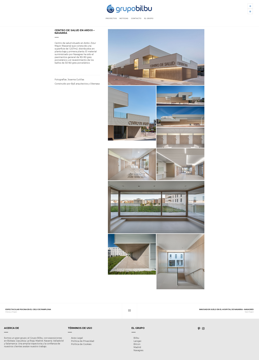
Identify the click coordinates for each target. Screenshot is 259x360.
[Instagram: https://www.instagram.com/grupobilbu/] (203, 329)
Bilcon (137, 344)
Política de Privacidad (82, 341)
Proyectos (111, 18)
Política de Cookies (81, 344)
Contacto (136, 18)
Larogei (137, 341)
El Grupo (148, 18)
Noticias (124, 18)
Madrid (137, 347)
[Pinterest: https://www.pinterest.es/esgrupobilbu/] (199, 329)
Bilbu (136, 338)
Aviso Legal (77, 338)
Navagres (138, 350)
